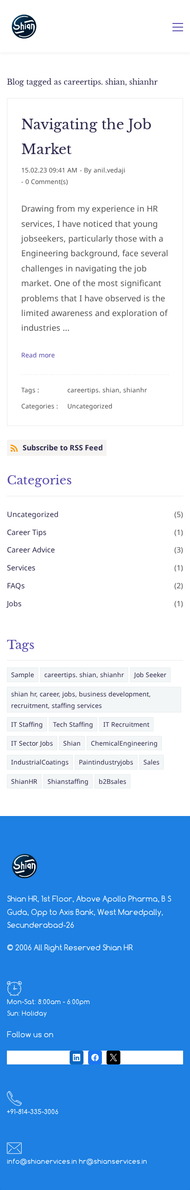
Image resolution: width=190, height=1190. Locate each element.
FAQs (16, 586)
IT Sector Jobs (32, 743)
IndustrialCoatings (40, 762)
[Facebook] (95, 1057)
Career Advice (31, 550)
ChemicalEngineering (124, 743)
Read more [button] (38, 355)
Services (21, 568)
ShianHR (24, 781)
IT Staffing (27, 724)
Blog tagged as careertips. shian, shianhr (82, 81)
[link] (24, 855)
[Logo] (24, 26)
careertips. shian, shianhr (107, 389)
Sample (22, 674)
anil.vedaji (109, 170)
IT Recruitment (126, 724)
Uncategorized (90, 406)
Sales (151, 762)
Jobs (14, 603)
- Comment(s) (44, 181)
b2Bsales (112, 781)
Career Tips (27, 532)
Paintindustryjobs (106, 762)
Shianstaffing (68, 781)
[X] (113, 1057)
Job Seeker (150, 674)
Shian (72, 743)
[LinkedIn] (76, 1057)
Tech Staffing (73, 724)
